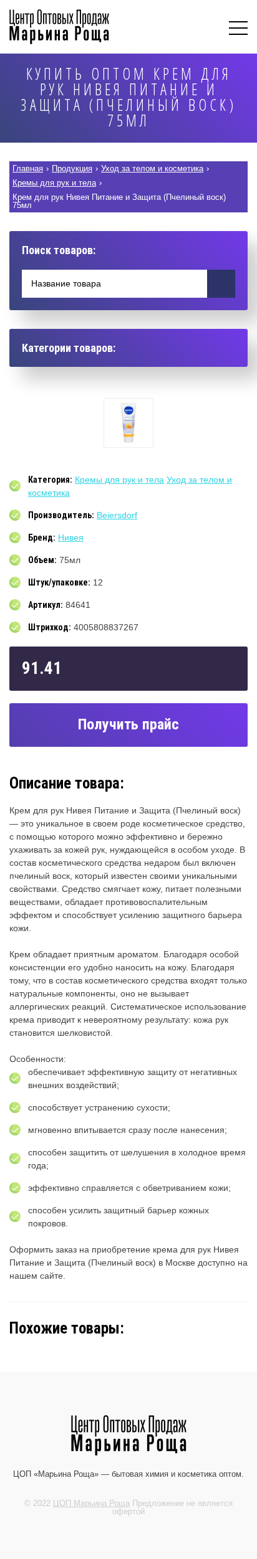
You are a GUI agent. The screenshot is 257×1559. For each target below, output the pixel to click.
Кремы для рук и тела (119, 480)
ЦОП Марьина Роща (91, 1503)
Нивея (71, 538)
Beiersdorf (117, 515)
